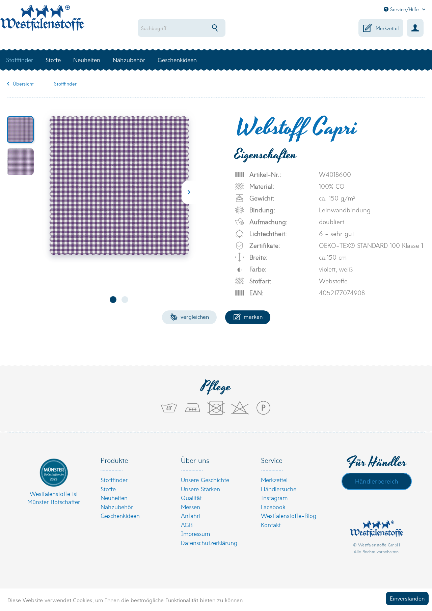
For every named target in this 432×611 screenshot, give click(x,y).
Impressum (195, 533)
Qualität (191, 497)
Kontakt (271, 524)
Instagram (274, 497)
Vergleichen (194, 316)
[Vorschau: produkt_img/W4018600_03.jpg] (20, 161)
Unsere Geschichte (205, 479)
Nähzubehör (117, 506)
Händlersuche (278, 489)
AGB (187, 524)
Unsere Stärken (200, 489)
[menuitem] (198, 28)
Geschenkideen (120, 515)
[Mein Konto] (415, 28)
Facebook (273, 506)
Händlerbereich (376, 480)
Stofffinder (114, 479)
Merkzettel (274, 479)
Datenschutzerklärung (209, 542)
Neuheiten (114, 497)
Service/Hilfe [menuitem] (404, 9)
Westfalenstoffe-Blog (288, 515)
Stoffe (108, 489)
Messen (190, 506)
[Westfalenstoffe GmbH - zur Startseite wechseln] (42, 22)
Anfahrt (191, 515)
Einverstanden (407, 598)
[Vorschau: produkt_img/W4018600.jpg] (20, 129)
